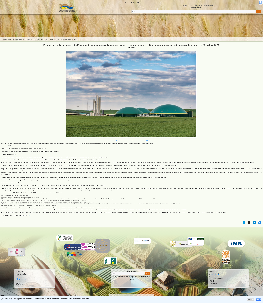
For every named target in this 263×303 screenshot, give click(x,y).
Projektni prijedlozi (49, 39)
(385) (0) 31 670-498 (21, 279)
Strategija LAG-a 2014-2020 (37, 39)
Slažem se (258, 299)
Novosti (5, 39)
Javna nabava (63, 39)
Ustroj (20, 39)
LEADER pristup (26, 39)
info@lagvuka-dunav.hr (196, 7)
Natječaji (10, 39)
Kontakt (137, 2)
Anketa (69, 39)
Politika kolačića (10, 299)
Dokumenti (15, 39)
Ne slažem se (250, 299)
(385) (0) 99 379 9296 (216, 274)
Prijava (147, 273)
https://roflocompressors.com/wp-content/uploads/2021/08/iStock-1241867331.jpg (131, 140)
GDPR (132, 2)
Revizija (74, 39)
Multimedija (56, 39)
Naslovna (126, 2)
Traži (258, 11)
